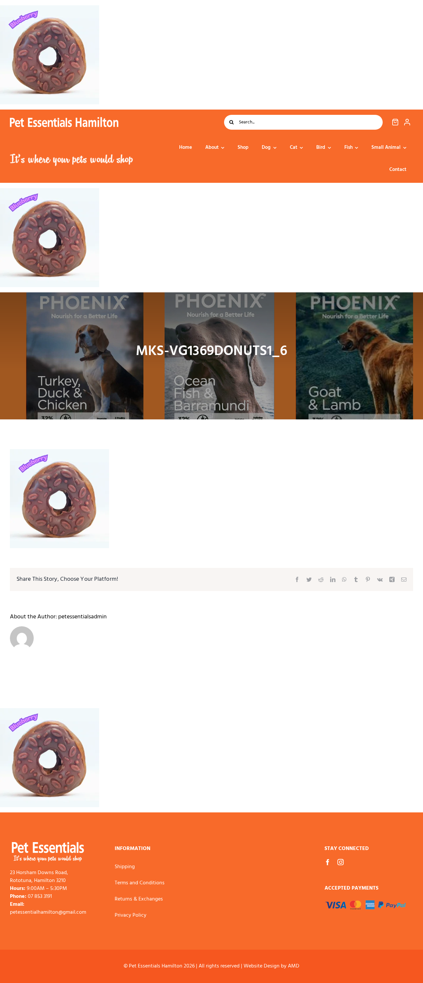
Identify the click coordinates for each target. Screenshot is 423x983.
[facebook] (328, 862)
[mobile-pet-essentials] (48, 844)
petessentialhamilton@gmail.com (48, 912)
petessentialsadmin (82, 617)
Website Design (262, 966)
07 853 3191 (40, 896)
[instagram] (340, 862)
